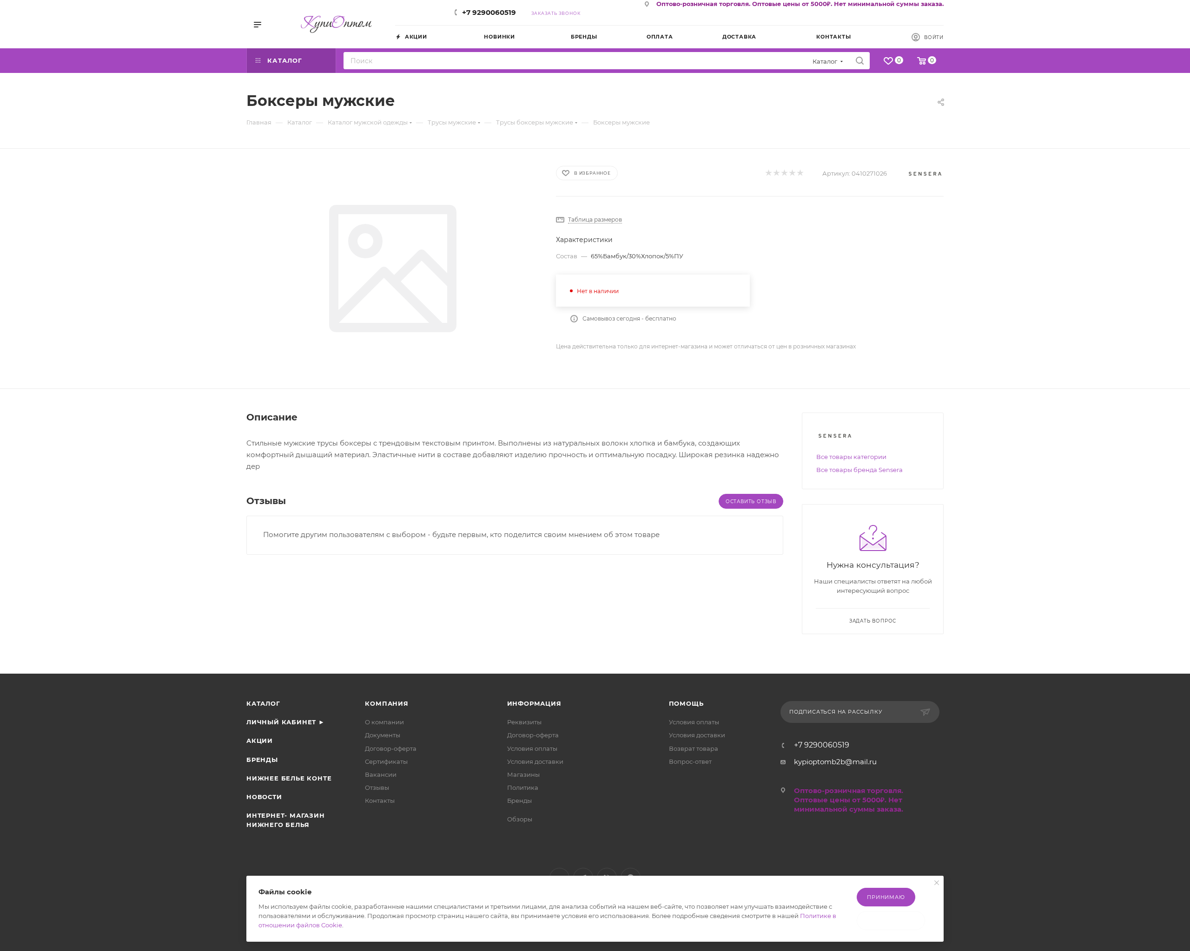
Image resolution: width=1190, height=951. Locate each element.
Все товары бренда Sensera (859, 469)
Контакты (380, 800)
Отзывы (377, 787)
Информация (534, 703)
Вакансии (381, 774)
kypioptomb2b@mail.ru (835, 761)
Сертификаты (386, 761)
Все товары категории (851, 456)
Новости (264, 796)
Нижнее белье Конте (288, 778)
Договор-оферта (390, 748)
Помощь (686, 703)
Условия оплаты (532, 748)
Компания (386, 703)
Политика (522, 787)
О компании (384, 722)
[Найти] (860, 60)
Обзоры (519, 819)
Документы (382, 735)
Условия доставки (535, 761)
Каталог (263, 703)
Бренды (262, 759)
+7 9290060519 (489, 12)
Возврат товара (693, 748)
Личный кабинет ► (285, 722)
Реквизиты (524, 722)
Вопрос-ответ (690, 761)
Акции (259, 740)
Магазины (523, 774)
